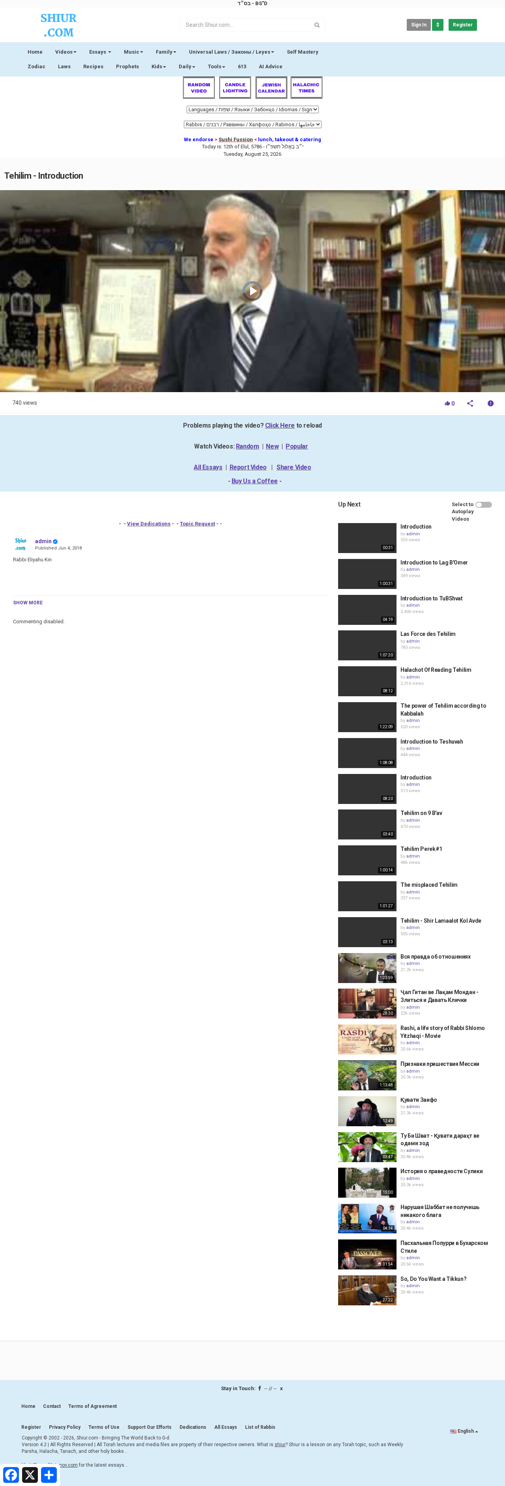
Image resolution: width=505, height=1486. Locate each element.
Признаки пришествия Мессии (439, 1064)
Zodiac (36, 66)
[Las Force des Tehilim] (367, 645)
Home (35, 52)
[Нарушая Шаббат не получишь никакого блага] (367, 1219)
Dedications (193, 1427)
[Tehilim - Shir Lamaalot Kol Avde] (367, 932)
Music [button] (131, 52)
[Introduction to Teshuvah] (367, 753)
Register (463, 25)
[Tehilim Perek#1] (367, 860)
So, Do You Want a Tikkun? (433, 1279)
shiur (280, 1444)
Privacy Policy (64, 1427)
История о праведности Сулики (441, 1171)
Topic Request (197, 524)
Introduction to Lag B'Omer (434, 562)
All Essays (208, 467)
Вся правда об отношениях (435, 956)
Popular (297, 446)
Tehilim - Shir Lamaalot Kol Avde (440, 921)
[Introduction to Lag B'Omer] (367, 574)
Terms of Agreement (92, 1406)
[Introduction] (367, 538)
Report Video (248, 467)
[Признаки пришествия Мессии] (367, 1075)
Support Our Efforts (149, 1427)
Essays (98, 52)
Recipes (93, 66)
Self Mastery (302, 52)
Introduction (416, 526)
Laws (64, 66)
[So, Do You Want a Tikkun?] (367, 1290)
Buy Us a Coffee (255, 481)
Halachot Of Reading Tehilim (435, 670)
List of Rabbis (260, 1427)
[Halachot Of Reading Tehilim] (367, 681)
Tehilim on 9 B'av (421, 813)
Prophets (127, 66)
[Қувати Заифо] (367, 1111)
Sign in (418, 25)
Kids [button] (157, 66)
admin (43, 541)
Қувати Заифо (418, 1100)
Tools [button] (214, 66)
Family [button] (164, 52)
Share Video (294, 467)
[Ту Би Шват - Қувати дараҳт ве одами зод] (367, 1147)
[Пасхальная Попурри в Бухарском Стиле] (367, 1254)
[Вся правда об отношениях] (367, 968)
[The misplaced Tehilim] (367, 896)
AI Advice (270, 66)
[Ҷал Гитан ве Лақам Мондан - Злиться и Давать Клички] (367, 1004)
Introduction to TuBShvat (431, 598)
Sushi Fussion (236, 139)
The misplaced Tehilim (429, 885)
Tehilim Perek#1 (421, 849)
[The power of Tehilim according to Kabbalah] (367, 717)
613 (242, 66)
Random (247, 446)
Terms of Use (104, 1427)
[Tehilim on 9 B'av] (367, 824)
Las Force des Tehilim (428, 634)
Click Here (280, 425)
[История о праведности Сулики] (367, 1183)
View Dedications (148, 524)
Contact (52, 1406)
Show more (28, 603)
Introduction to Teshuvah (431, 741)
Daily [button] (185, 66)
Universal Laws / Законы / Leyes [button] (229, 52)
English (465, 1431)
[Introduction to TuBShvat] (367, 610)
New (272, 446)
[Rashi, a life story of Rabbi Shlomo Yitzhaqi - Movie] (367, 1039)
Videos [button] (64, 52)
